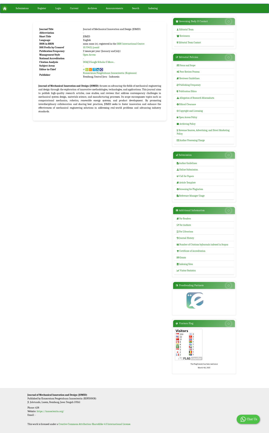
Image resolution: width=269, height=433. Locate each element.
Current (74, 8)
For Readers (184, 218)
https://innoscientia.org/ (50, 411)
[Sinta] (97, 69)
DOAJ (85, 62)
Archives (92, 8)
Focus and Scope (186, 65)
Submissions (22, 8)
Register (42, 8)
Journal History (185, 238)
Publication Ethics (187, 91)
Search (135, 8)
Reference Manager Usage (191, 195)
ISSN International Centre (130, 43)
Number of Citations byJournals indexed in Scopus (202, 244)
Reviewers (183, 36)
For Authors (184, 225)
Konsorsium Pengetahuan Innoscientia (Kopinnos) (110, 73)
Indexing (153, 8)
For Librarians (185, 231)
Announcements (114, 8)
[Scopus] (90, 69)
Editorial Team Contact (189, 42)
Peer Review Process (188, 71)
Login (58, 8)
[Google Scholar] (94, 69)
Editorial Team (185, 29)
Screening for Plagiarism (190, 189)
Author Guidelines (187, 163)
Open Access (89, 54)
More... (111, 62)
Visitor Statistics (186, 270)
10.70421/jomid (91, 47)
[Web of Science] (101, 69)
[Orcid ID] (86, 69)
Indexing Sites (185, 264)
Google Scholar (98, 62)
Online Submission (187, 169)
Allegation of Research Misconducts (195, 98)
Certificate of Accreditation (191, 251)
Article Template (186, 182)
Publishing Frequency (189, 85)
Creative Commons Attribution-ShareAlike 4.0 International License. (95, 424)
